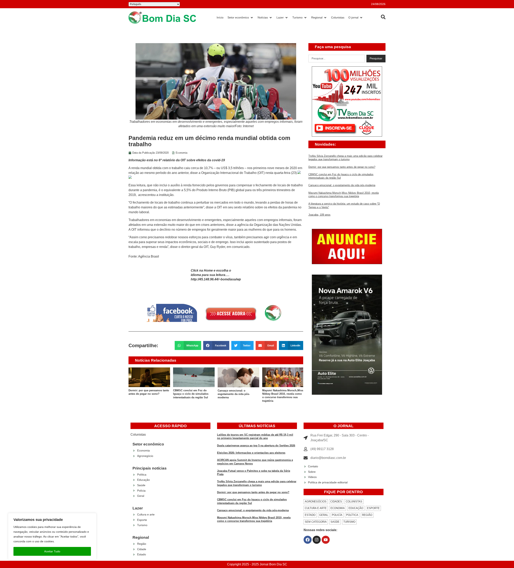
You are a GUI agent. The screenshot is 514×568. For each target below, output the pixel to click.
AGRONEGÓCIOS (315, 501)
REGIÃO (367, 514)
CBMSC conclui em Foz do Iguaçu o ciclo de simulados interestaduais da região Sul (190, 394)
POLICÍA (337, 514)
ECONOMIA (337, 508)
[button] (188, 345)
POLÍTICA (352, 514)
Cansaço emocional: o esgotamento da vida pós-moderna (234, 394)
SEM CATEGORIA (316, 521)
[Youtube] (326, 540)
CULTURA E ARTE (316, 508)
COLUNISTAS (354, 501)
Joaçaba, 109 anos (319, 214)
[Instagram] (317, 540)
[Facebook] (308, 540)
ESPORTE (373, 508)
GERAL (323, 514)
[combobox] (336, 58)
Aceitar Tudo (52, 551)
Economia (181, 152)
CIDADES (336, 501)
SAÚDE (335, 521)
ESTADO (310, 514)
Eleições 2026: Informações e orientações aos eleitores (251, 452)
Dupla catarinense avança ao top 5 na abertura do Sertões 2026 (256, 445)
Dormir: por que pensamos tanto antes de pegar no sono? (341, 166)
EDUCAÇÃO (356, 508)
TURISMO (349, 521)
